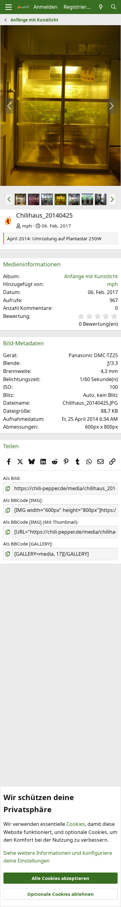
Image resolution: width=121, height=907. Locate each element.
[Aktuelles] (101, 7)
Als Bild (11, 478)
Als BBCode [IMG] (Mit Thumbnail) (40, 522)
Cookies (75, 824)
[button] (9, 199)
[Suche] (113, 7)
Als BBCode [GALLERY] (27, 544)
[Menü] (8, 7)
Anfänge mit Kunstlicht (91, 276)
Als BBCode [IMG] (22, 500)
